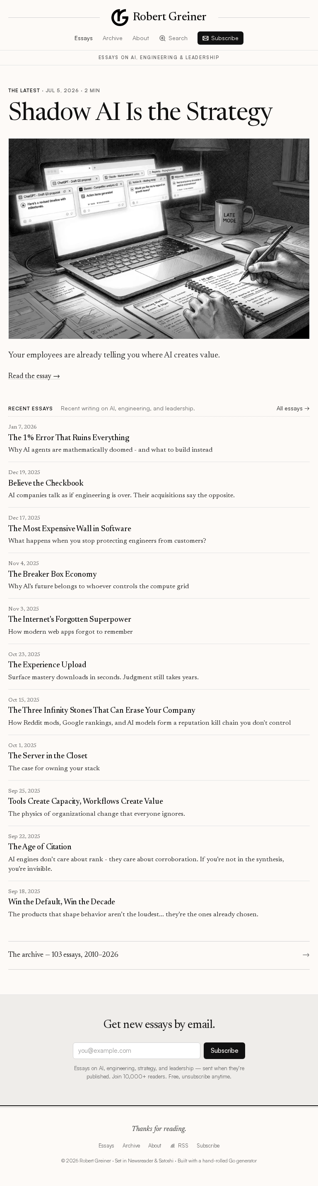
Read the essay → (34, 376)
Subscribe (224, 37)
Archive (113, 37)
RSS (183, 1145)
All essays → (293, 408)
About (140, 37)
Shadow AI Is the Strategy (140, 114)
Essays (84, 37)
